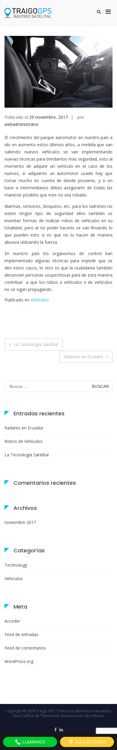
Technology (15, 565)
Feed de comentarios (25, 648)
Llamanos (33, 742)
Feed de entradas (21, 634)
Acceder (12, 621)
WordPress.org (18, 661)
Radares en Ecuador (83, 356)
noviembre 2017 (20, 522)
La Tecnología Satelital (36, 344)
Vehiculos (40, 300)
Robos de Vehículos (23, 441)
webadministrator (21, 124)
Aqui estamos (90, 742)
